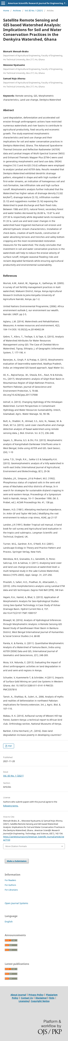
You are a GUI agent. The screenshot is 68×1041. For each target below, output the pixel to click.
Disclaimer (41, 997)
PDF (10, 746)
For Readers (10, 880)
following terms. (10, 805)
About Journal (18, 994)
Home (6, 10)
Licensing (24, 1001)
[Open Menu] (3, 3)
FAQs (51, 997)
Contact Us (27, 997)
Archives (17, 10)
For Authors (10, 885)
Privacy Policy (35, 994)
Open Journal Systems (16, 903)
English (9, 921)
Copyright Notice (40, 1001)
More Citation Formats (16, 846)
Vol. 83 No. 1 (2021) (34, 10)
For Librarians (11, 889)
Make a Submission (17, 861)
